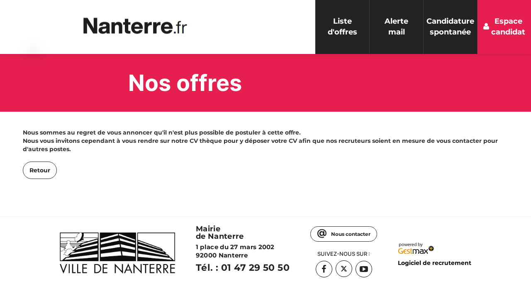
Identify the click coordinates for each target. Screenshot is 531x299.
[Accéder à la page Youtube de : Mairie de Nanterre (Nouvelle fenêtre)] (364, 269)
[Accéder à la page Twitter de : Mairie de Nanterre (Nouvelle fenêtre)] (344, 268)
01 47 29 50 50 (255, 267)
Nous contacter (350, 234)
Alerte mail (396, 27)
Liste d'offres (342, 27)
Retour (39, 170)
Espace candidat (508, 27)
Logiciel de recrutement (434, 263)
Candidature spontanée (450, 27)
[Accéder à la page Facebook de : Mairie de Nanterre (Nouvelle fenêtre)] (324, 269)
